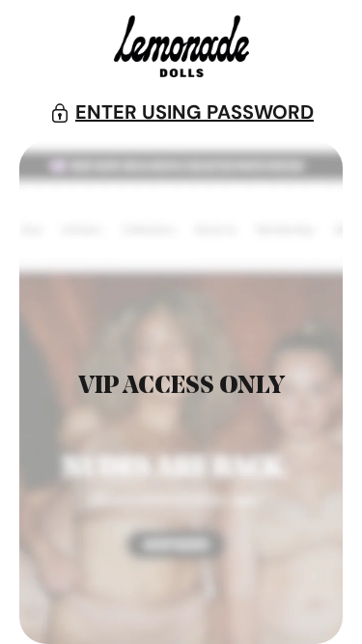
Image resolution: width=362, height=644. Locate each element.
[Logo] (181, 49)
